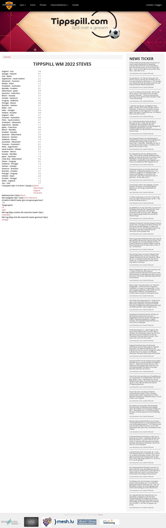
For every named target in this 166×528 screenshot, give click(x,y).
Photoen (43, 5)
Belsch (36, 185)
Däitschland (38, 188)
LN (3, 207)
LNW (4, 210)
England (36, 190)
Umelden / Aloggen (154, 5)
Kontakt (75, 5)
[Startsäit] (10, 5)
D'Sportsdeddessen (59, 5)
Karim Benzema (30, 198)
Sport (22, 5)
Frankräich (37, 193)
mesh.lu (100, 515)
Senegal (5, 219)
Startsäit (7, 57)
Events (32, 5)
